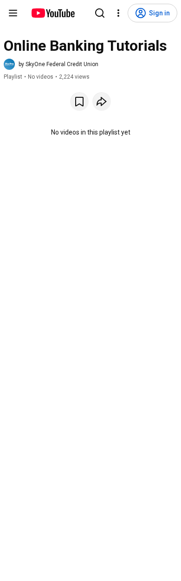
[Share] (101, 101)
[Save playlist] (79, 101)
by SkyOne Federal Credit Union (58, 64)
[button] (51, 64)
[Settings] (118, 13)
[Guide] (13, 13)
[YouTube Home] (52, 13)
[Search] (99, 13)
